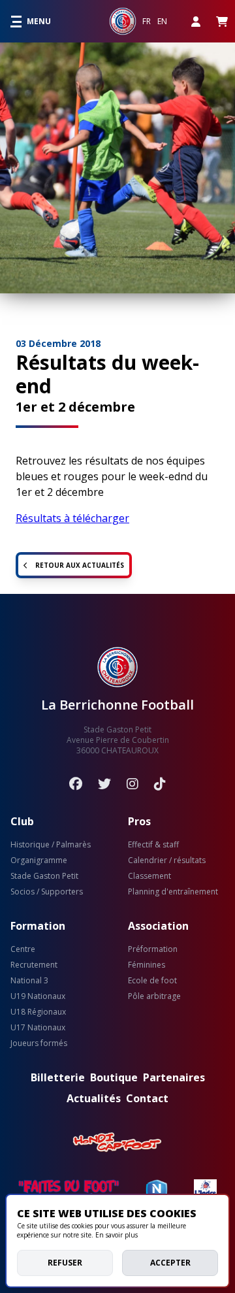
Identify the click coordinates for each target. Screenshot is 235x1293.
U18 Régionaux (38, 1012)
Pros (139, 821)
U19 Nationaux (37, 996)
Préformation (153, 949)
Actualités (94, 1098)
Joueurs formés (38, 1043)
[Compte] (196, 21)
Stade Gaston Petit (44, 876)
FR (146, 21)
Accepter (170, 1262)
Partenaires (174, 1077)
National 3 (29, 980)
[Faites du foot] (68, 1189)
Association (158, 926)
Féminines (146, 965)
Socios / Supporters (46, 892)
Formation (37, 926)
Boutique (114, 1077)
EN (162, 21)
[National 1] (157, 1189)
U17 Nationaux (37, 1028)
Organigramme (38, 860)
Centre (22, 949)
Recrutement (33, 965)
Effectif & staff (153, 845)
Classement (149, 876)
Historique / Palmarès (50, 845)
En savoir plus (116, 1234)
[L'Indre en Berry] (205, 1189)
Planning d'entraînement (173, 892)
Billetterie (58, 1077)
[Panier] (222, 21)
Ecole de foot (152, 980)
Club (22, 821)
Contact (147, 1098)
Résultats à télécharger (72, 518)
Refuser (65, 1262)
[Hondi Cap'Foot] (117, 1142)
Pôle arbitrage (154, 996)
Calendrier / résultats (167, 860)
